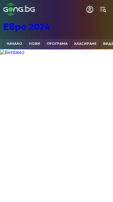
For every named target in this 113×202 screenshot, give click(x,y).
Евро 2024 (26, 26)
